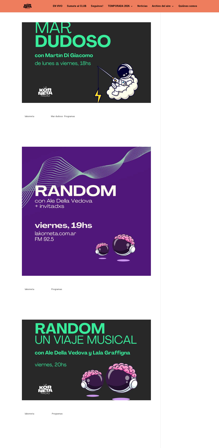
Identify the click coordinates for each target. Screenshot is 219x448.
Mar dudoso (57, 116)
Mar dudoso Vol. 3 (38, 110)
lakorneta (29, 116)
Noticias (142, 6)
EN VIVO (57, 6)
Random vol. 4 (35, 283)
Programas (69, 116)
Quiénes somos (187, 6)
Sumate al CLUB (76, 6)
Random (29, 407)
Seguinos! (97, 6)
